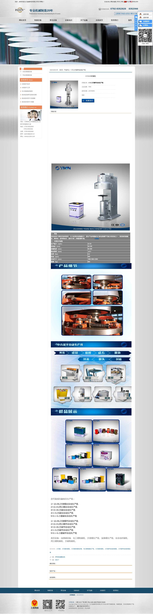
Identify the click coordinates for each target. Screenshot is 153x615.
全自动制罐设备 (27, 71)
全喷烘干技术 (26, 84)
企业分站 (107, 1)
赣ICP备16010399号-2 (83, 606)
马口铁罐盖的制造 (27, 91)
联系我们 (114, 20)
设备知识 (68, 20)
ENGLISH (135, 1)
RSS (118, 1)
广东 (83, 602)
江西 (77, 602)
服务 (130, 20)
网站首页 (22, 20)
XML (122, 1)
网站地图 (113, 1)
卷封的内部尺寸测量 (28, 102)
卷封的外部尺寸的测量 (28, 98)
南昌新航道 (80, 595)
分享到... (146, 25)
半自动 (99, 602)
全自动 (103, 602)
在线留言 (99, 20)
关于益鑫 (84, 20)
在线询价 (88, 100)
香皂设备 (53, 20)
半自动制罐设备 (27, 75)
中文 (128, 1)
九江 (80, 602)
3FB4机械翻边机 (60, 557)
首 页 (61, 70)
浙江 (86, 602)
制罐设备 (38, 20)
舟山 (89, 602)
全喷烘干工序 (26, 87)
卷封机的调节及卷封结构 (29, 95)
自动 (95, 602)
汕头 (92, 602)
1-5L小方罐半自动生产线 (78, 70)
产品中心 (66, 70)
